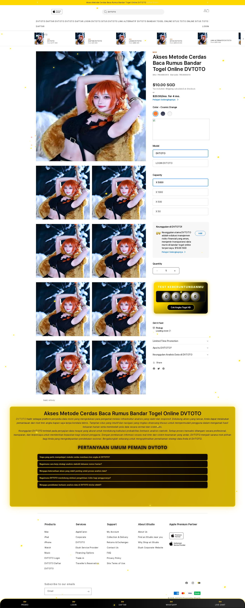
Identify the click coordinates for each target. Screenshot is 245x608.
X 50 (158, 211)
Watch (48, 547)
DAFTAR (122, 605)
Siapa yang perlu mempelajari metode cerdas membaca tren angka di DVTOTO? (75, 457)
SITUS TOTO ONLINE (183, 21)
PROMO (24, 605)
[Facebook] (155, 369)
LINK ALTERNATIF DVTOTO (132, 21)
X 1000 (159, 192)
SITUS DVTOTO (109, 21)
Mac (47, 532)
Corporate (81, 537)
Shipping (170, 89)
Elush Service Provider (87, 547)
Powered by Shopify (191, 598)
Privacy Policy (114, 558)
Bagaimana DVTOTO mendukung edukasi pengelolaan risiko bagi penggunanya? (75, 478)
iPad (47, 537)
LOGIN (74, 605)
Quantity (157, 263)
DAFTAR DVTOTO (55, 21)
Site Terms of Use (116, 563)
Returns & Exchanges (117, 542)
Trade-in (80, 558)
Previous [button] (37, 2)
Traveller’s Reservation (87, 563)
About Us (142, 532)
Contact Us (113, 547)
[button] (40, 21)
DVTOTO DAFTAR (74, 21)
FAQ (109, 553)
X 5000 (159, 182)
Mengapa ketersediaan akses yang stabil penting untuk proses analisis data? (73, 471)
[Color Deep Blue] (163, 113)
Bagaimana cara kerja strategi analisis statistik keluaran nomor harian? (71, 464)
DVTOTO (40, 21)
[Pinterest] (164, 369)
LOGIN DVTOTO (92, 21)
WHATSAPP (171, 605)
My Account (113, 532)
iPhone (48, 542)
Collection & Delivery (117, 537)
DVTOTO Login (52, 558)
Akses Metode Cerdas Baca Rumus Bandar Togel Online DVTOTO (122, 3)
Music (47, 553)
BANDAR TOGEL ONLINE (159, 21)
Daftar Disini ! (153, 3)
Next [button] (207, 2)
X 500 (159, 201)
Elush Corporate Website (150, 547)
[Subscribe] (88, 591)
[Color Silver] (169, 113)
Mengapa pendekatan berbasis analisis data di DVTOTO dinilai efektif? (70, 485)
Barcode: (174, 75)
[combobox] (133, 11)
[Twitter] (159, 369)
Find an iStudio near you (150, 537)
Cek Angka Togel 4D (181, 307)
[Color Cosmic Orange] (155, 114)
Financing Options (85, 553)
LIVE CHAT (220, 605)
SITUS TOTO (201, 21)
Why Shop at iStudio (148, 542)
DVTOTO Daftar (53, 563)
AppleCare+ (81, 532)
